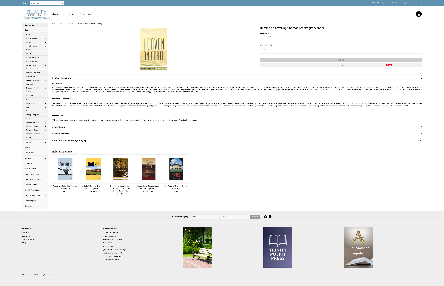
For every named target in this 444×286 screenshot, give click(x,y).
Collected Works (32, 61)
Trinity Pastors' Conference (113, 256)
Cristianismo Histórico (111, 236)
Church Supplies (31, 201)
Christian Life (30, 50)
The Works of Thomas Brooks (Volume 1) (175, 187)
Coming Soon (30, 163)
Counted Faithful (31, 185)
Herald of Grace (108, 243)
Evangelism (30, 103)
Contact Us (66, 14)
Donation (28, 206)
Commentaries (31, 65)
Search (25, 3)
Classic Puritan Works (33, 57)
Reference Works (32, 126)
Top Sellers (29, 142)
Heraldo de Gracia (109, 246)
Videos (28, 138)
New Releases (30, 153)
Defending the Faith (33, 80)
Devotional (30, 84)
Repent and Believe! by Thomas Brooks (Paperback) (65, 187)
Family (28, 107)
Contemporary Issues (33, 73)
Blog (89, 14)
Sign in (406, 3)
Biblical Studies (31, 38)
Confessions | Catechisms (35, 69)
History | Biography (33, 115)
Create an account (416, 3)
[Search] (62, 3)
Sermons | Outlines (33, 134)
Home (54, 24)
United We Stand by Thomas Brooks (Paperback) (92, 187)
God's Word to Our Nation (112, 239)
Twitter (265, 216)
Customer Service (78, 14)
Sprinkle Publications (32, 190)
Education (29, 96)
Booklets (29, 42)
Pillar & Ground (30, 169)
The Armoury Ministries (33, 179)
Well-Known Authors (32, 195)
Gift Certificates (397, 3)
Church (28, 54)
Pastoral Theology (32, 122)
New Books (29, 147)
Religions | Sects (32, 130)
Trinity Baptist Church (111, 259)
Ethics (28, 99)
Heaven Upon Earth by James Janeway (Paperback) (148, 187)
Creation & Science (32, 76)
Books (27, 30)
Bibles (28, 34)
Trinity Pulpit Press (32, 174)
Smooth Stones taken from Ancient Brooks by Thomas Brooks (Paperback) (120, 188)
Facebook (270, 216)
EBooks (28, 92)
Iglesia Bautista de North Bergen (115, 249)
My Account (385, 3)
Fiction (28, 111)
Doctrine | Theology (33, 88)
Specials (28, 158)
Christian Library (32, 46)
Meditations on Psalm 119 (112, 253)
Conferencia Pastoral (110, 233)
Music (28, 118)
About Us (55, 14)
